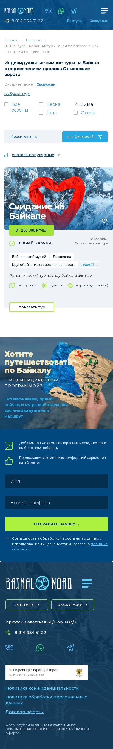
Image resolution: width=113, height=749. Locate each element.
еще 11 (88, 264)
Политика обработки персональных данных (46, 700)
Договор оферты (24, 711)
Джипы (56, 285)
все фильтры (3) (81, 137)
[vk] (48, 11)
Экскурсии (99, 21)
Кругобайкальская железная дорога (44, 265)
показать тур (32, 307)
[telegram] (74, 11)
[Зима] (91, 106)
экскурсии (70, 605)
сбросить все (20, 137)
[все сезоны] (21, 109)
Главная (10, 40)
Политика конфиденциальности (42, 688)
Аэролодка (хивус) (92, 285)
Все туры (74, 21)
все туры (24, 605)
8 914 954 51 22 (27, 20)
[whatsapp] (61, 11)
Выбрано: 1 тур (17, 94)
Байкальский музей (29, 257)
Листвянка (62, 257)
